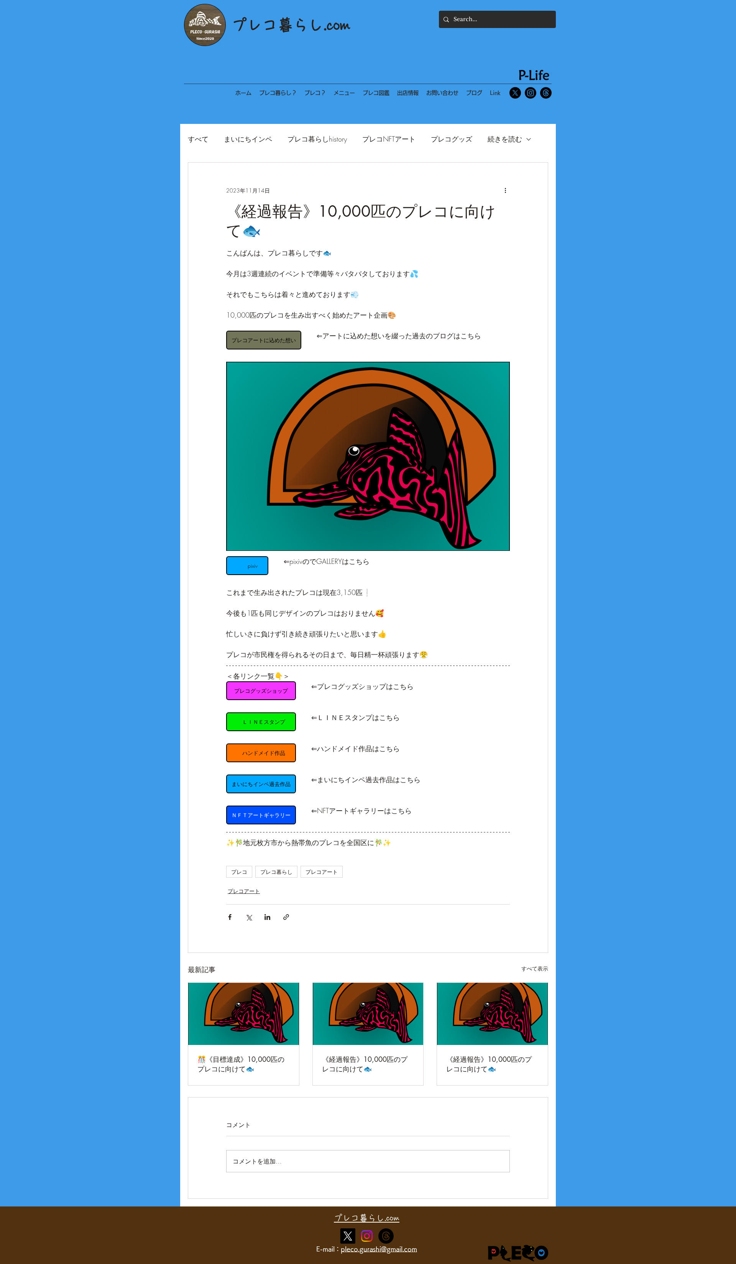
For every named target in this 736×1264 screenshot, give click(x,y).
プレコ (239, 871)
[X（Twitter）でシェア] (248, 917)
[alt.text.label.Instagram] (386, 1236)
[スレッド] (546, 93)
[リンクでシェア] (286, 917)
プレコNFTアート (389, 138)
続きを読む (505, 138)
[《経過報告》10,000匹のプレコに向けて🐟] (368, 1014)
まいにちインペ (248, 138)
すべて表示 (534, 968)
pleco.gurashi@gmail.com (379, 1249)
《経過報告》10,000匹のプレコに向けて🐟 (364, 1064)
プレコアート (322, 871)
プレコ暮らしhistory (317, 138)
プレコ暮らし (276, 871)
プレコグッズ (451, 138)
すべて (198, 138)
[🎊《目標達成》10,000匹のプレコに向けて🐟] (243, 1014)
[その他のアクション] (505, 190)
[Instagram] (530, 93)
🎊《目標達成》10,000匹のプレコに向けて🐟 (240, 1064)
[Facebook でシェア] (229, 917)
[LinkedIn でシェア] (267, 917)
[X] (515, 93)
